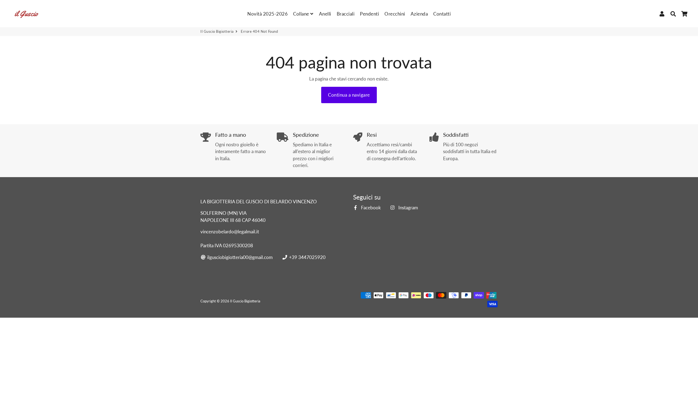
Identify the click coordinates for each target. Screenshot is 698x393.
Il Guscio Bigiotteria (217, 31)
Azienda (419, 14)
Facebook (370, 207)
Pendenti (369, 14)
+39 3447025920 (306, 257)
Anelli (325, 14)
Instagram (407, 207)
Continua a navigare (349, 95)
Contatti (442, 14)
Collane (301, 14)
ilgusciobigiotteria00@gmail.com (239, 257)
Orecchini (394, 14)
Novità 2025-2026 (267, 14)
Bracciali (346, 14)
